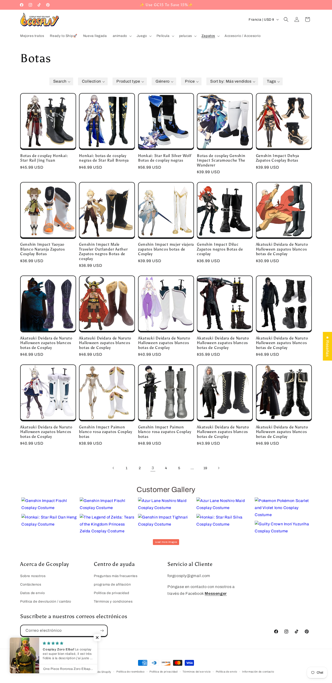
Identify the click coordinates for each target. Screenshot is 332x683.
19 (205, 468)
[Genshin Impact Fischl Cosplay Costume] (49, 504)
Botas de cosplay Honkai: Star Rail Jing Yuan (44, 158)
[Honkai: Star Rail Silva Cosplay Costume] (224, 521)
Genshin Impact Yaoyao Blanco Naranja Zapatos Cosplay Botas (42, 249)
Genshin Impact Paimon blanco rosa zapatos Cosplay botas (105, 432)
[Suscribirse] (101, 631)
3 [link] (153, 468)
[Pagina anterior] (113, 468)
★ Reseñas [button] (327, 346)
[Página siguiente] (218, 468)
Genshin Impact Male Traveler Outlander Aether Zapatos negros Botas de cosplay (103, 251)
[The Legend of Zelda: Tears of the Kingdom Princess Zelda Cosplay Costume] (108, 524)
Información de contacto (258, 671)
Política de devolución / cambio (45, 601)
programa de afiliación (112, 584)
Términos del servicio (197, 671)
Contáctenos (30, 584)
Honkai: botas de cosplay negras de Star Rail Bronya (104, 158)
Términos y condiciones (113, 601)
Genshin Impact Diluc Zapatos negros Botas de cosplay (220, 249)
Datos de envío (32, 593)
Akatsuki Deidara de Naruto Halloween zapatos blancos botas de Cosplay (282, 249)
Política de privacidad (111, 593)
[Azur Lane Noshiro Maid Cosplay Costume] (166, 504)
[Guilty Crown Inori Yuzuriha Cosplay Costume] (283, 528)
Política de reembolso (130, 671)
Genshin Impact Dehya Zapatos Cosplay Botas (277, 158)
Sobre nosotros (32, 576)
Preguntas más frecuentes (115, 576)
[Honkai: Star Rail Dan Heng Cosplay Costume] (49, 521)
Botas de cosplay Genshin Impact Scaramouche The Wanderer (221, 160)
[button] (122, 36)
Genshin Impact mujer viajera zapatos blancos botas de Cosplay (166, 249)
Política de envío (226, 671)
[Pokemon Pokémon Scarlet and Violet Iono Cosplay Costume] (283, 507)
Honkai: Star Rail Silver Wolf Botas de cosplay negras (165, 158)
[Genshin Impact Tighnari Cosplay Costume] (166, 521)
